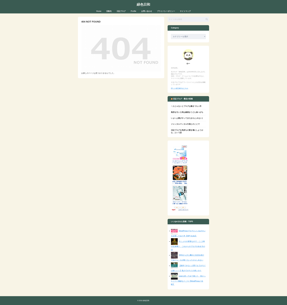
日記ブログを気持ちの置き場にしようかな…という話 (187, 131)
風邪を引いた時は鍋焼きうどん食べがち (187, 112)
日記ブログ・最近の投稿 (183, 99)
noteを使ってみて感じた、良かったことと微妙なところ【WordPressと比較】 (188, 280)
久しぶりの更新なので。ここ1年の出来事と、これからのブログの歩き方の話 (188, 245)
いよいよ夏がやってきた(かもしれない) (187, 118)
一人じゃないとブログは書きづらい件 (186, 106)
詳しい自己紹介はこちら (179, 88)
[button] (207, 19)
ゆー (188, 63)
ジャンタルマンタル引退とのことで (185, 124)
